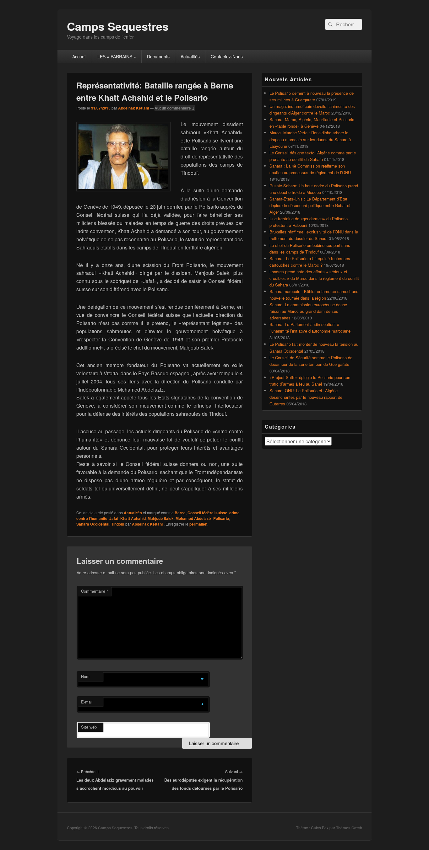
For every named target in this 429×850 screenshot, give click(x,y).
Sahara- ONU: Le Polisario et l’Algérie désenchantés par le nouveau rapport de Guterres (305, 397)
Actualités (190, 56)
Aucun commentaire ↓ (175, 108)
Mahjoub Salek (161, 518)
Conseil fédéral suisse (207, 513)
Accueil (79, 56)
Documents (158, 56)
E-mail (87, 702)
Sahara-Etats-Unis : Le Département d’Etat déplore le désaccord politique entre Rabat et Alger (309, 205)
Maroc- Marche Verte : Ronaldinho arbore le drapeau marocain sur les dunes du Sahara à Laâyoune (310, 139)
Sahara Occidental (92, 524)
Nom (85, 676)
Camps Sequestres (118, 26)
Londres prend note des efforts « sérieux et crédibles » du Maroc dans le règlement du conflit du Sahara (314, 278)
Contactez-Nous (227, 56)
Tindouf (117, 524)
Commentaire (94, 591)
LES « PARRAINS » (116, 56)
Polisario (221, 518)
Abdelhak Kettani (133, 108)
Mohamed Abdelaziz (193, 518)
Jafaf (113, 518)
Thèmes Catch (349, 828)
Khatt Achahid (133, 518)
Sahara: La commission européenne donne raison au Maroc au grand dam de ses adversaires (308, 311)
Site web (89, 727)
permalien (198, 524)
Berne (180, 513)
